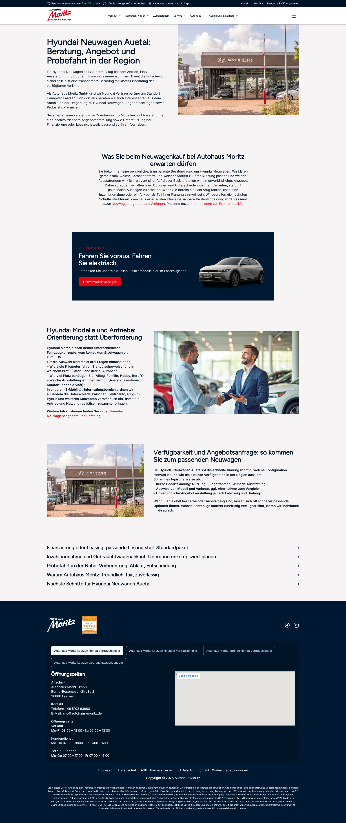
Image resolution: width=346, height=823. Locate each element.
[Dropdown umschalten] (120, 15)
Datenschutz (128, 770)
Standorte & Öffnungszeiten (282, 3)
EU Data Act (185, 770)
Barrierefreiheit (162, 770)
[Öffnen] (294, 16)
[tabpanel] (173, 714)
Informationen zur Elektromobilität (216, 204)
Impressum (106, 770)
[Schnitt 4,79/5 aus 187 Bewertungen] (89, 625)
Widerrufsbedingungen (230, 770)
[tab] (87, 650)
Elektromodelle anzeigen (100, 282)
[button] (173, 547)
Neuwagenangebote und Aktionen (138, 204)
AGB (144, 770)
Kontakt (245, 3)
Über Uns (257, 3)
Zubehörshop (161, 15)
